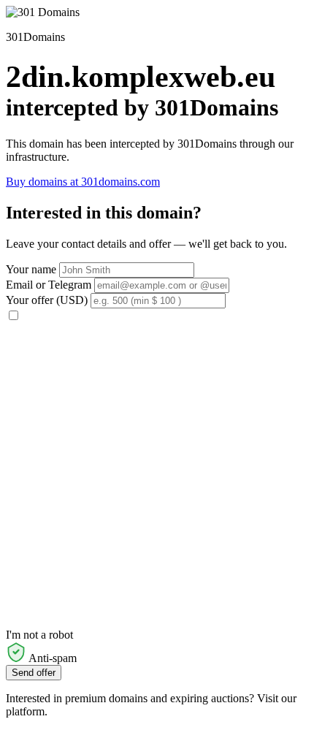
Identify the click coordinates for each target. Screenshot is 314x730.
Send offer (33, 672)
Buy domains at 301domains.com (83, 181)
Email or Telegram (48, 284)
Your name (31, 269)
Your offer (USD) (47, 300)
